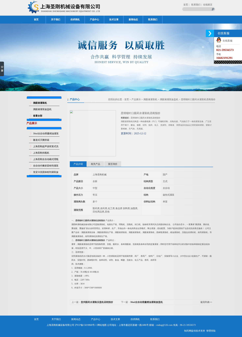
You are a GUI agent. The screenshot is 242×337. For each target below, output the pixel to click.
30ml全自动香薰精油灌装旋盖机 (46, 134)
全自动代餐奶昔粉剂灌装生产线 (45, 166)
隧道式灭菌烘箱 (41, 140)
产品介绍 (78, 164)
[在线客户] (210, 33)
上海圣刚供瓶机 (41, 153)
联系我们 (152, 19)
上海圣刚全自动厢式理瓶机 (45, 160)
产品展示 (136, 99)
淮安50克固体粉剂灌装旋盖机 (45, 173)
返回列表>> (206, 302)
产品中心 (94, 19)
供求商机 (75, 19)
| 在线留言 (206, 4)
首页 (185, 4)
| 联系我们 (195, 4)
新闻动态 (133, 19)
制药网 (187, 331)
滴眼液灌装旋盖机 (42, 109)
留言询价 (112, 164)
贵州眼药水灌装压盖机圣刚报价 (97, 302)
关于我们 (55, 19)
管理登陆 (210, 331)
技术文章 (114, 19)
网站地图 (102, 325)
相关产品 (95, 164)
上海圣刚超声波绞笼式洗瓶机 (45, 147)
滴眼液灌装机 (150, 99)
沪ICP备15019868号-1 (86, 325)
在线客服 (226, 40)
